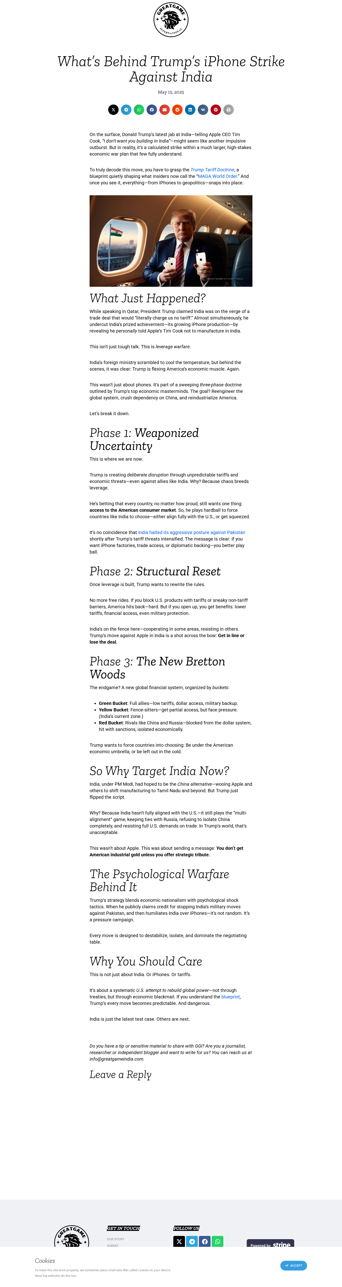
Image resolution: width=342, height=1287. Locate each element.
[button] (113, 109)
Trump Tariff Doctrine (212, 170)
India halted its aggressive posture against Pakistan (191, 532)
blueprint (230, 997)
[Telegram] (192, 1242)
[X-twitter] (179, 1242)
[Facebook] (205, 1242)
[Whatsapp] (217, 1242)
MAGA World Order (217, 176)
